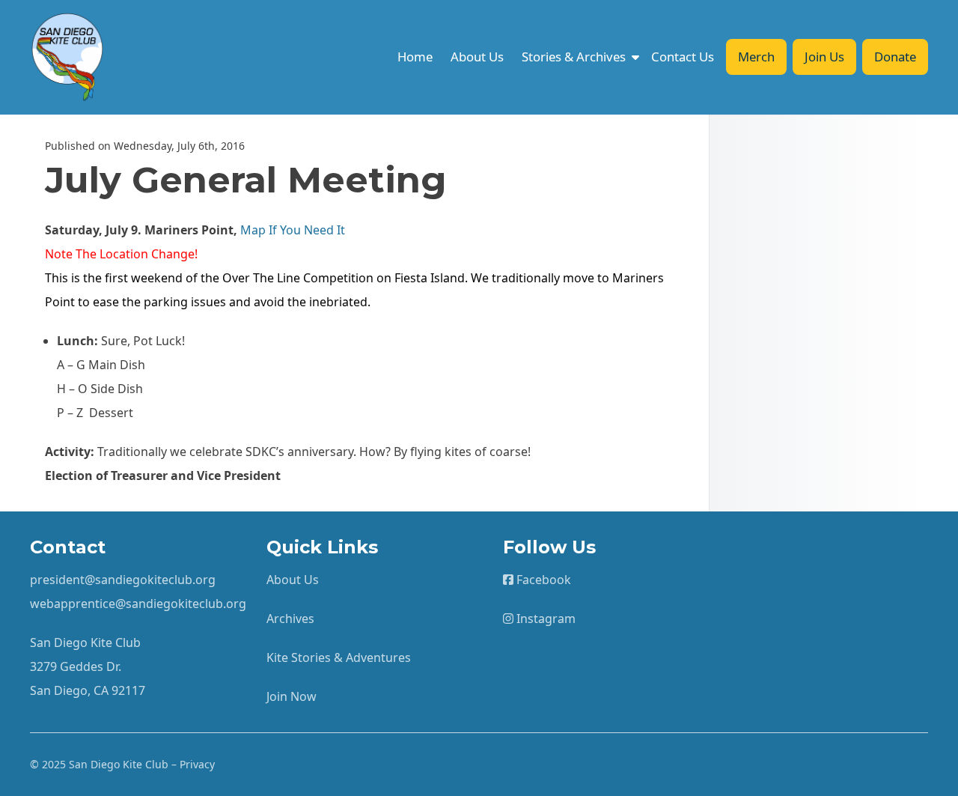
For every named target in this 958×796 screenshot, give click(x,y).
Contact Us (682, 56)
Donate (895, 56)
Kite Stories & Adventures (338, 657)
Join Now (291, 696)
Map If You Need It (292, 230)
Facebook (542, 579)
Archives (290, 618)
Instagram (544, 618)
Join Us (824, 56)
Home (415, 56)
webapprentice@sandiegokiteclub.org (138, 603)
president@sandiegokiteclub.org (123, 579)
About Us (477, 56)
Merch (756, 56)
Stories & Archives (574, 56)
